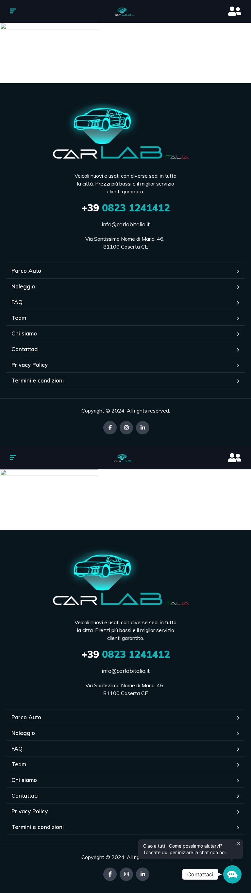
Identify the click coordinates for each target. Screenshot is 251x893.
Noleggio (23, 286)
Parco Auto (26, 270)
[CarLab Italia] (125, 11)
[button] (232, 874)
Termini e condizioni (37, 380)
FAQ (17, 302)
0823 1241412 (125, 208)
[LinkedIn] (142, 427)
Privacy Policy (29, 364)
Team (18, 317)
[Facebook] (110, 427)
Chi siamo (24, 333)
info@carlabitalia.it (126, 224)
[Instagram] (126, 427)
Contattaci (25, 349)
